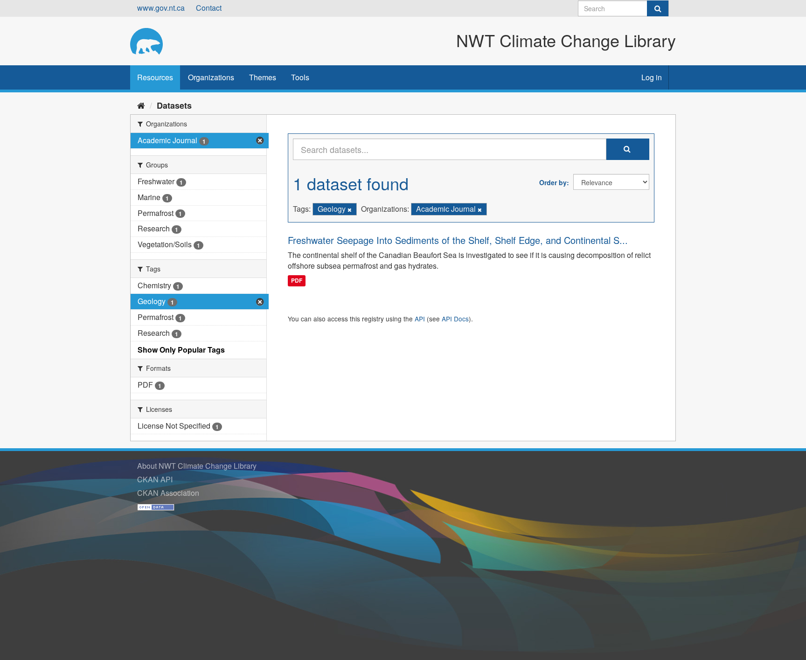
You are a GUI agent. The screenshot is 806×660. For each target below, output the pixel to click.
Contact (209, 7)
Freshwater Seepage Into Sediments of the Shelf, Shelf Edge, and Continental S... (458, 240)
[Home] (141, 105)
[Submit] (657, 8)
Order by (553, 182)
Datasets (174, 105)
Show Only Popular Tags (181, 349)
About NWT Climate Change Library (197, 465)
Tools (300, 77)
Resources (155, 77)
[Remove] (349, 209)
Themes (262, 77)
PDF (296, 280)
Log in (651, 77)
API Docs (455, 318)
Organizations (211, 77)
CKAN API (155, 479)
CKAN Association (168, 492)
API (420, 318)
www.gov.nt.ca (161, 7)
